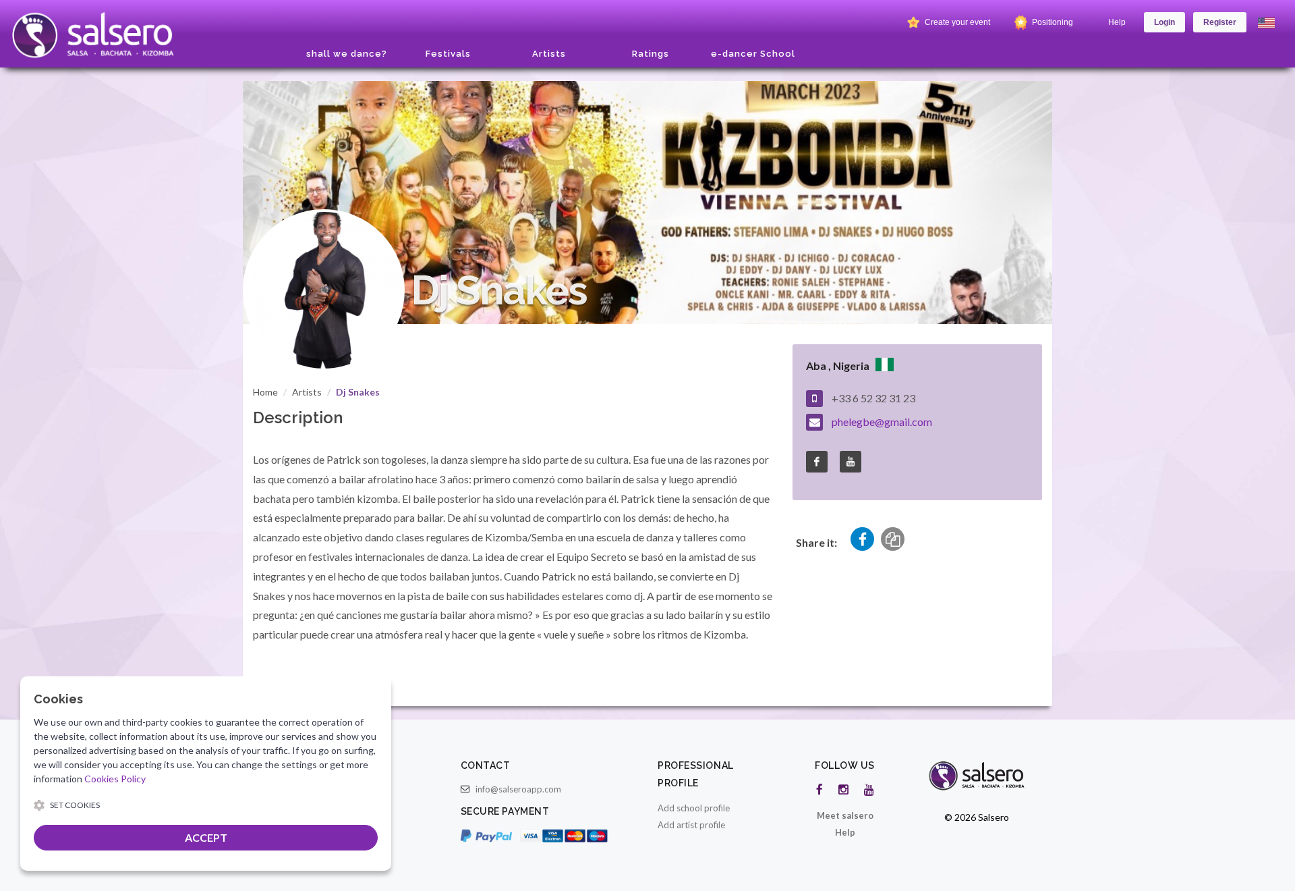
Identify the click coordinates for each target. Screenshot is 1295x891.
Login (1164, 22)
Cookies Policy (115, 778)
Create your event (956, 22)
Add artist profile (691, 824)
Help (1117, 22)
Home (265, 392)
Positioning (1051, 22)
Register (1219, 22)
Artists (307, 392)
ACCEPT (206, 837)
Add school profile (694, 808)
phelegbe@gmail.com (882, 421)
